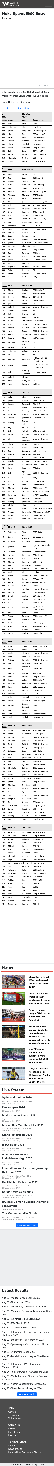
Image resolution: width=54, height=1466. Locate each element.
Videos (11, 1445)
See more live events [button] (27, 1225)
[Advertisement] (27, 53)
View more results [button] (27, 1394)
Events (11, 1428)
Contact (12, 1411)
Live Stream (14, 1431)
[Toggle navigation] (48, 4)
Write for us (14, 1418)
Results (12, 1435)
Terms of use (15, 1415)
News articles (15, 1448)
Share (45, 85)
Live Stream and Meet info (15, 108)
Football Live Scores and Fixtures (25, 1452)
